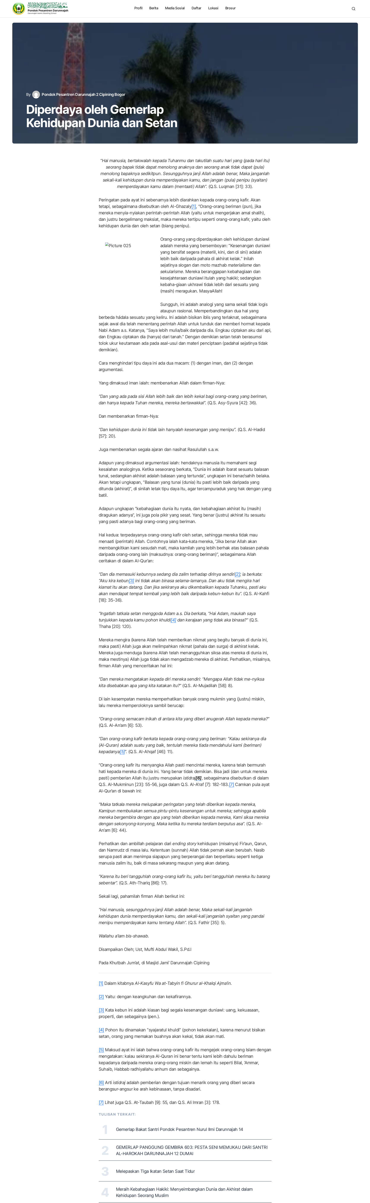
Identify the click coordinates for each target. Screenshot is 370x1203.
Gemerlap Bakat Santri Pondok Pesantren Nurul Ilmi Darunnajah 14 (179, 1129)
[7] (231, 784)
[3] (101, 1010)
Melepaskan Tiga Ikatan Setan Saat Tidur (155, 1171)
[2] (101, 996)
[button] (353, 8)
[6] (101, 1082)
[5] (101, 1049)
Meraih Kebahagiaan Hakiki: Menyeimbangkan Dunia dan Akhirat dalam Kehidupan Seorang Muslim (184, 1192)
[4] (101, 1029)
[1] (193, 206)
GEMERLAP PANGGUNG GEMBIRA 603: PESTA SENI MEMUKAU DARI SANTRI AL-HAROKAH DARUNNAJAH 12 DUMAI (191, 1150)
